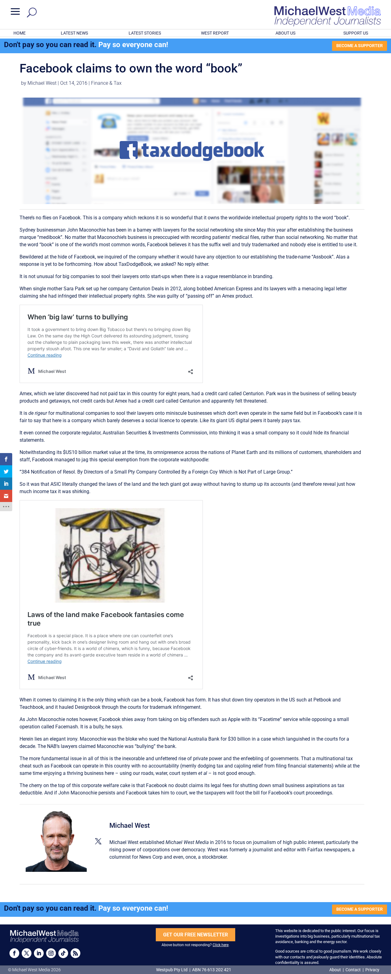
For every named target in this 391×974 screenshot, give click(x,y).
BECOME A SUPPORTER (359, 45)
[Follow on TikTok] (63, 953)
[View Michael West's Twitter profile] (98, 841)
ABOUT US (285, 33)
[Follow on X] (26, 953)
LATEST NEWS (74, 33)
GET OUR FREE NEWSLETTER (195, 935)
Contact (353, 969)
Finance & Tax (106, 83)
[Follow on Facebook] (14, 953)
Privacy (372, 969)
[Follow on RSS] (75, 953)
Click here (220, 945)
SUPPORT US (355, 33)
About (335, 969)
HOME (19, 33)
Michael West (42, 83)
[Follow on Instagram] (51, 953)
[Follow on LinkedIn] (39, 953)
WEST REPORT (215, 33)
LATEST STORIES (145, 33)
